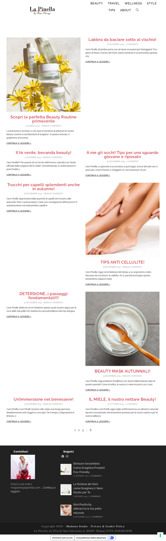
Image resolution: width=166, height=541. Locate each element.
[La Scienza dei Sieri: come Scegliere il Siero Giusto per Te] (65, 489)
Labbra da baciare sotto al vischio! (122, 39)
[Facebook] (62, 456)
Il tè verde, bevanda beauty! (43, 152)
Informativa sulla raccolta (62, 538)
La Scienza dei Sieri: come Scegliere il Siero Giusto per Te (88, 488)
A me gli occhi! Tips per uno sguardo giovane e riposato (123, 154)
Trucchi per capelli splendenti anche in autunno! (43, 186)
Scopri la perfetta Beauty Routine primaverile (43, 119)
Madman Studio (76, 526)
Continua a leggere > (18, 143)
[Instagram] (67, 456)
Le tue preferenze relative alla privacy (91, 538)
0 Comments (95, 476)
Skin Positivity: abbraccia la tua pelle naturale (87, 508)
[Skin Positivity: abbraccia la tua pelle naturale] (65, 510)
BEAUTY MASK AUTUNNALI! (122, 371)
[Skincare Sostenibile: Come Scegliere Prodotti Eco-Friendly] (65, 469)
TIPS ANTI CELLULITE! (122, 262)
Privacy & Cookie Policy (108, 526)
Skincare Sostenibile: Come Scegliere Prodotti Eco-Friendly (89, 467)
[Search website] (137, 10)
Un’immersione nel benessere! (43, 399)
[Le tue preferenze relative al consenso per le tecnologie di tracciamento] (160, 535)
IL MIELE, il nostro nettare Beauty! (122, 399)
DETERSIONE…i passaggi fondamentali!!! (43, 295)
